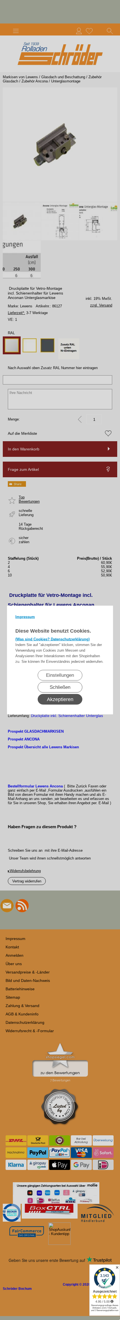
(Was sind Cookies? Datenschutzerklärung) (52, 639)
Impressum (25, 617)
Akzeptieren (60, 699)
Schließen (60, 687)
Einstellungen (60, 675)
